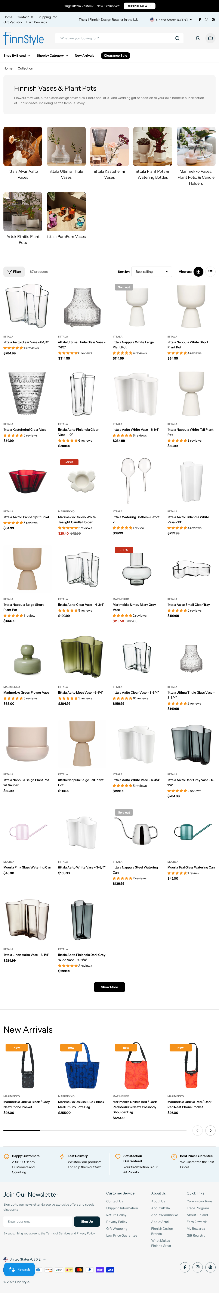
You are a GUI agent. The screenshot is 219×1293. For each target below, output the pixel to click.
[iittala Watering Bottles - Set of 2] (137, 481)
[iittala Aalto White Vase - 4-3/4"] (137, 744)
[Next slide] (210, 1130)
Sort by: (124, 272)
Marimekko (66, 511)
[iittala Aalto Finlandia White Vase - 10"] (191, 481)
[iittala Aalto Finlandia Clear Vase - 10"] (82, 393)
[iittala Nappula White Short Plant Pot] (191, 306)
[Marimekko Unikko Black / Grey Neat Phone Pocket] (27, 1066)
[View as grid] (198, 272)
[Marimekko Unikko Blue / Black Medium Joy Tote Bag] (82, 1066)
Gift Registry (12, 22)
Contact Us (25, 17)
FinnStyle (22, 1282)
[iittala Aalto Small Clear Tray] (191, 569)
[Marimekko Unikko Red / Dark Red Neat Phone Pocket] (191, 1066)
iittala (8, 336)
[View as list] (210, 272)
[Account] (197, 38)
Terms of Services (58, 1233)
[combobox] (119, 38)
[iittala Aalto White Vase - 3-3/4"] (82, 831)
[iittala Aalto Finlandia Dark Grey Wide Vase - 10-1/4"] (82, 919)
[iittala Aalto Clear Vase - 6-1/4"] (27, 306)
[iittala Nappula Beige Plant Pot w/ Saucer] (27, 744)
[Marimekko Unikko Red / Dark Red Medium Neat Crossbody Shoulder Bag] (137, 1066)
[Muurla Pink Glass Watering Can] (27, 831)
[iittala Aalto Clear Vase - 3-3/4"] (137, 656)
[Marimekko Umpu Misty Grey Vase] (137, 569)
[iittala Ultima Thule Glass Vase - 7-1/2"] (82, 306)
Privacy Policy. (86, 1233)
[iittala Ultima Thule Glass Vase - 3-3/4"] (191, 656)
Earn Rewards (36, 22)
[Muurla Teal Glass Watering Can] (191, 831)
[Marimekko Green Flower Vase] (27, 656)
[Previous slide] (197, 1130)
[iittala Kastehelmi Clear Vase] (27, 393)
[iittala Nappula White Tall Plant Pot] (191, 393)
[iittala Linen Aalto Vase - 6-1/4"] (27, 919)
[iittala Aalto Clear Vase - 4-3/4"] (82, 569)
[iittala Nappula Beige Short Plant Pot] (27, 569)
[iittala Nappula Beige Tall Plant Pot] (82, 744)
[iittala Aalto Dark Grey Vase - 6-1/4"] (191, 744)
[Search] (177, 38)
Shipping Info (47, 17)
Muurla (8, 861)
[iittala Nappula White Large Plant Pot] (137, 306)
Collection (25, 68)
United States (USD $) (172, 20)
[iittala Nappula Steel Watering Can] (137, 831)
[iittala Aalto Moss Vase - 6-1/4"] (82, 656)
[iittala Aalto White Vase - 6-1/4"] (137, 393)
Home (7, 17)
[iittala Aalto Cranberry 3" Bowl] (27, 481)
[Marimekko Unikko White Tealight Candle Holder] (82, 481)
